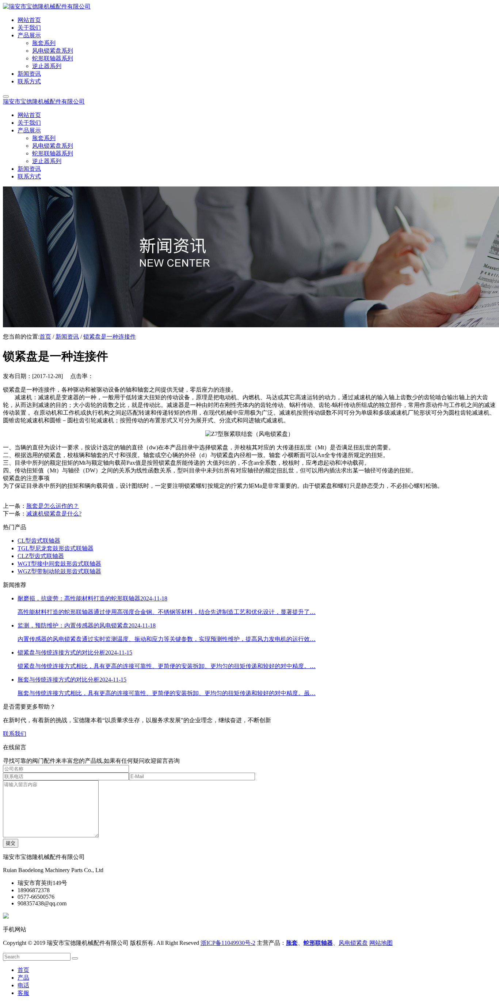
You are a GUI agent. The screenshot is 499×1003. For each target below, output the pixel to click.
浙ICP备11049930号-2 (228, 943)
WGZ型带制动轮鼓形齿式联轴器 (59, 571)
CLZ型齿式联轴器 (41, 556)
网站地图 (381, 943)
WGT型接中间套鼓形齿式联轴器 (59, 564)
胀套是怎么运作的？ (52, 506)
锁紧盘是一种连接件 (109, 336)
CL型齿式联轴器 (39, 541)
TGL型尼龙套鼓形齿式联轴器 (56, 548)
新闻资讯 (67, 336)
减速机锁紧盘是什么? (53, 513)
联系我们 (14, 734)
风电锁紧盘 (353, 943)
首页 (45, 336)
